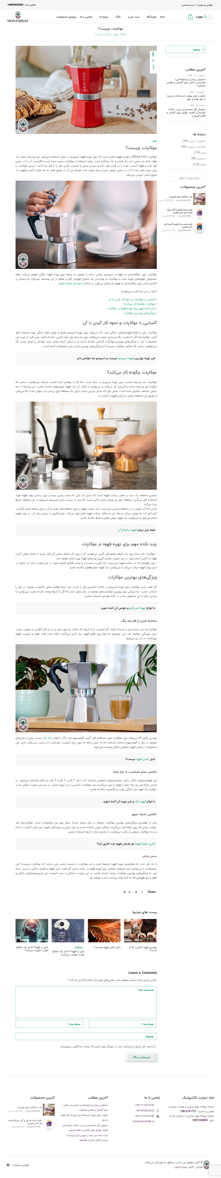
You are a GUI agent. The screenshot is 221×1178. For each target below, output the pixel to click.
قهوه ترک (140, 802)
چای (81, 947)
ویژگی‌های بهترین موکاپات (139, 313)
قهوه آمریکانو (137, 608)
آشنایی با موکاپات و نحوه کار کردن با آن (131, 299)
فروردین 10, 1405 (196, 75)
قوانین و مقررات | (20, 1165)
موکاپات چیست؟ (141, 148)
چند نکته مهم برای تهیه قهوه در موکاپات (131, 308)
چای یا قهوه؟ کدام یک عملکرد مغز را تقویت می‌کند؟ (32, 949)
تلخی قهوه (142, 759)
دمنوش (201, 158)
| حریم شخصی (189, 5)
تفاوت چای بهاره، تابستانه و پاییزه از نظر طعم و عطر (186, 97)
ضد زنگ (47, 738)
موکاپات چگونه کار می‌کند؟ (139, 304)
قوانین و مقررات (204, 5)
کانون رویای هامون (184, 1167)
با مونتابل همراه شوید (71, 283)
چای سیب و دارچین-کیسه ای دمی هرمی (178, 225)
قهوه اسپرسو (126, 358)
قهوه (115, 34)
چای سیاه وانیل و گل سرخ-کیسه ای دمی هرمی (180, 211)
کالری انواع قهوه (145, 844)
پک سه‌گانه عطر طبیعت (181, 196)
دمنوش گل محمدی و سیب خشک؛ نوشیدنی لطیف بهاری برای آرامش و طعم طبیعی (186, 113)
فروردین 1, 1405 (196, 92)
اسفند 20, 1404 (196, 105)
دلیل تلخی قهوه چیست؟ (107, 947)
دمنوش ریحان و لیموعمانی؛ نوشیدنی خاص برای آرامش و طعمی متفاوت (185, 83)
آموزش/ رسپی (197, 141)
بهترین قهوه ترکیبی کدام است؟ (143, 949)
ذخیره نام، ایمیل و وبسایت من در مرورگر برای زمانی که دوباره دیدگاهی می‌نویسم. (106, 1046)
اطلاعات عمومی (196, 147)
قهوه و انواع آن (127, 530)
